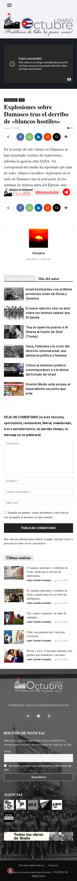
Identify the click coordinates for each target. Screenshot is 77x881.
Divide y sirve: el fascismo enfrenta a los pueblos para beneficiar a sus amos (49, 653)
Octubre (38, 253)
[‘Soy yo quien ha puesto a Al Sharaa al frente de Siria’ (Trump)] (14, 332)
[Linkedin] (38, 137)
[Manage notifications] (10, 871)
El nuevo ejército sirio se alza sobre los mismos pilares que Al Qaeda (48, 312)
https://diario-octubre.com (39, 258)
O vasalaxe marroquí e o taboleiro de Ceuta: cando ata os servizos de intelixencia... (47, 572)
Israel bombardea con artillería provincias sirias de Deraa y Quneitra (49, 293)
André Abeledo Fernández (39, 580)
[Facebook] (20, 137)
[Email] (57, 137)
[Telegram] (38, 716)
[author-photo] (38, 247)
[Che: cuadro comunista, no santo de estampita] (14, 618)
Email (7, 751)
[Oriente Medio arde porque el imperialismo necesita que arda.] (14, 389)
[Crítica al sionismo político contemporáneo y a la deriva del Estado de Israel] (14, 370)
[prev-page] (6, 403)
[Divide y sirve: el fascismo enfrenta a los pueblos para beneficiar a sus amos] (14, 656)
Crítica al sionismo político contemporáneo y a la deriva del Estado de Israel (47, 369)
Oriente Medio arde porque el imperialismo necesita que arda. (48, 388)
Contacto (53, 865)
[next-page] (12, 403)
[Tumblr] (49, 716)
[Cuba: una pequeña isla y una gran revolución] (14, 637)
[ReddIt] (48, 137)
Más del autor (48, 278)
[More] (66, 137)
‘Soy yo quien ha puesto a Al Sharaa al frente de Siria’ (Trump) (47, 331)
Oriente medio (10, 100)
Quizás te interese (19, 278)
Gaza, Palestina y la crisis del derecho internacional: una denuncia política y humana (47, 350)
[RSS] (28, 716)
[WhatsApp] (29, 137)
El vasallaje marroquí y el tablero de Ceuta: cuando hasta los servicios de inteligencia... (47, 594)
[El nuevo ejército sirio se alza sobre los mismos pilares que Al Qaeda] (14, 313)
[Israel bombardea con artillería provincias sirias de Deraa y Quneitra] (14, 294)
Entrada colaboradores (31, 865)
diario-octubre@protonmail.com (47, 705)
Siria (21, 100)
